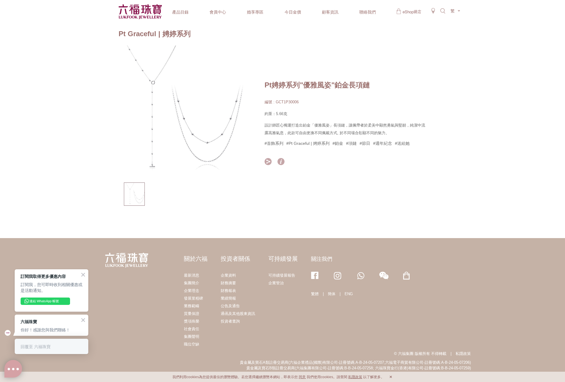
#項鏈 (351, 143)
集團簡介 (191, 283)
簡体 (331, 294)
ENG (349, 294)
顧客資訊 (330, 12)
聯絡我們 (367, 12)
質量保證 (191, 313)
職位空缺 (191, 344)
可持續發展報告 (281, 275)
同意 (302, 377)
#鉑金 (338, 143)
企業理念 (191, 290)
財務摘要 (228, 283)
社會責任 (191, 329)
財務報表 (228, 290)
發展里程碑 (193, 298)
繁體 (315, 294)
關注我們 (321, 259)
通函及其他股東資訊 (238, 313)
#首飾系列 (274, 143)
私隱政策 (463, 353)
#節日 (365, 143)
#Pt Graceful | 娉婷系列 (308, 143)
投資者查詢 (230, 321)
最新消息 (191, 275)
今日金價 (293, 12)
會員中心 (218, 12)
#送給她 (402, 143)
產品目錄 (180, 12)
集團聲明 (191, 336)
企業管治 (276, 283)
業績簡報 (228, 298)
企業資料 (228, 275)
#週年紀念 (382, 143)
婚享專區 (255, 12)
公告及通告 (230, 306)
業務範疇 (191, 306)
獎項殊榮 (191, 321)
